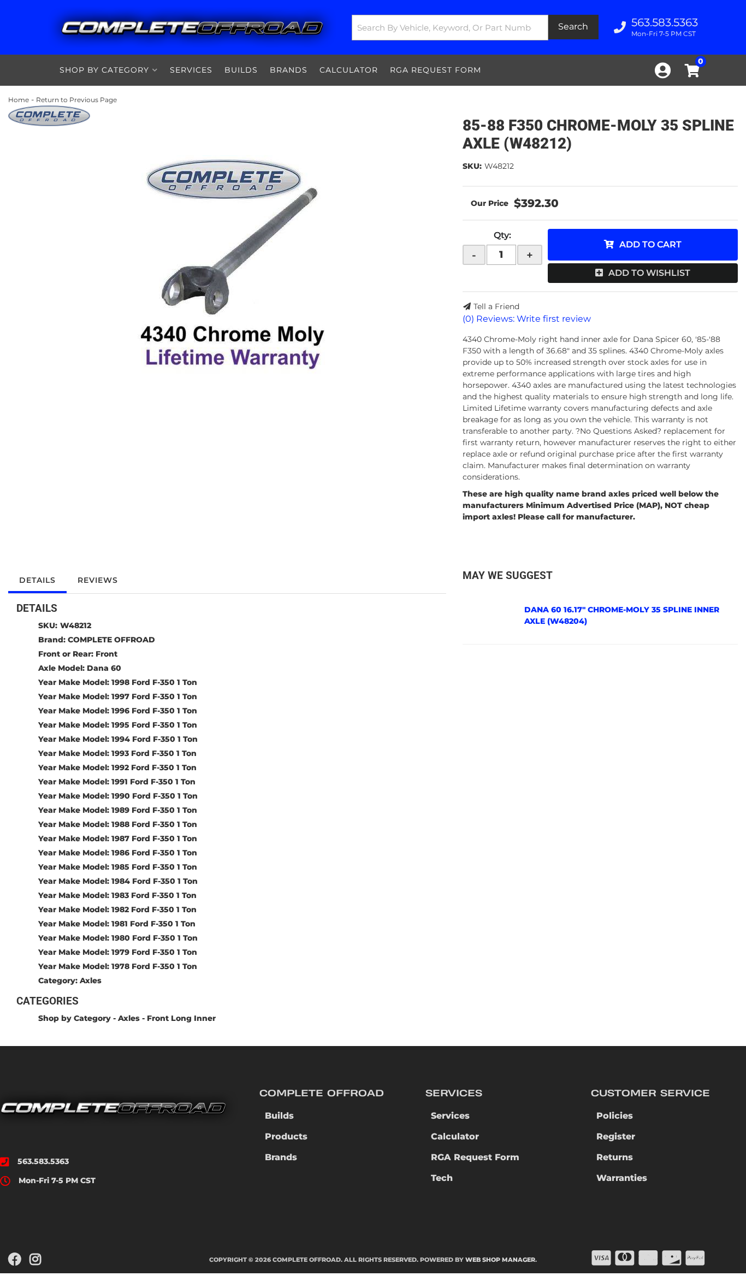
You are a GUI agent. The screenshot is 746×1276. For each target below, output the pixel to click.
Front (106, 654)
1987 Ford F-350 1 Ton (154, 838)
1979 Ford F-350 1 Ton (154, 952)
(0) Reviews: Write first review (527, 319)
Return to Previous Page (76, 100)
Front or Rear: (65, 654)
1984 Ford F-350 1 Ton (154, 881)
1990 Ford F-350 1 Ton (154, 796)
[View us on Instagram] (35, 1260)
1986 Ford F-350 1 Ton (154, 853)
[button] (475, 27)
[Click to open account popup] (662, 70)
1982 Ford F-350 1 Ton (154, 909)
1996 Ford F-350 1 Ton (154, 711)
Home (18, 100)
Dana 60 (104, 668)
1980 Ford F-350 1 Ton (154, 938)
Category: (58, 980)
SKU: (472, 166)
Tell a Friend (496, 306)
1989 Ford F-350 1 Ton (154, 810)
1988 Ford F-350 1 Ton (154, 824)
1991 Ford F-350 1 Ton (153, 782)
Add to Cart (650, 244)
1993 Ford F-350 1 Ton (154, 753)
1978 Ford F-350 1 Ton (154, 966)
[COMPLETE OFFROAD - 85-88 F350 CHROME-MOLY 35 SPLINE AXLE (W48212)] (49, 115)
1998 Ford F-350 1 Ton (154, 682)
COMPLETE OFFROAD (111, 640)
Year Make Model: (73, 682)
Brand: (52, 640)
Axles (91, 980)
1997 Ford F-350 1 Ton (154, 696)
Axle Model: (61, 668)
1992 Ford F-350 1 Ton (154, 767)
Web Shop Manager (500, 1259)
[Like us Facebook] (14, 1260)
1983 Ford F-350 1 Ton (154, 895)
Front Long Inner (181, 1018)
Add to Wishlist (649, 273)
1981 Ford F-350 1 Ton (153, 924)
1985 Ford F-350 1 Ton (154, 867)
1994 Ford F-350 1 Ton (154, 739)
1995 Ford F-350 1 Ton (154, 725)
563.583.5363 (43, 1161)
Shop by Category (74, 1018)
